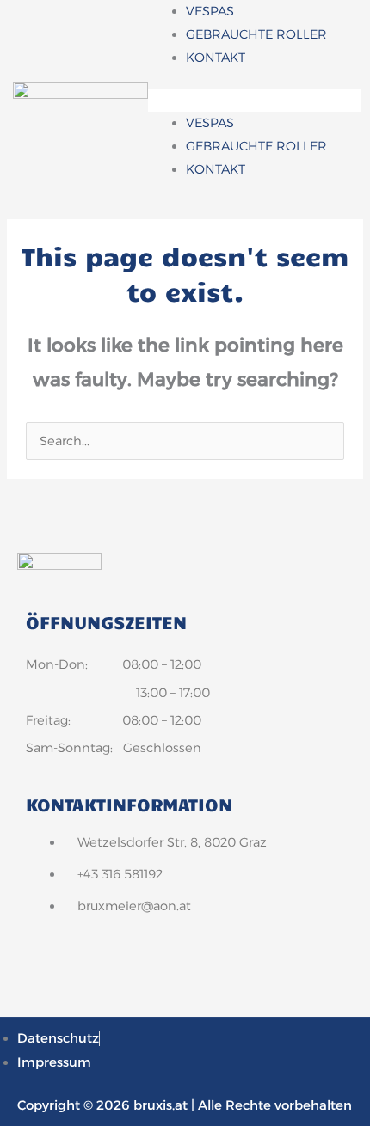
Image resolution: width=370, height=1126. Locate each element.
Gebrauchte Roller (256, 34)
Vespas (210, 11)
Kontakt (215, 57)
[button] (254, 100)
